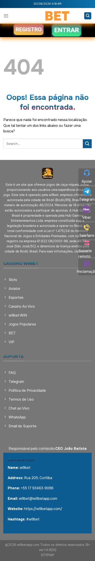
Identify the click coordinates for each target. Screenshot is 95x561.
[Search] (87, 16)
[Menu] (6, 15)
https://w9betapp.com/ (43, 509)
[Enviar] (87, 143)
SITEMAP (47, 555)
